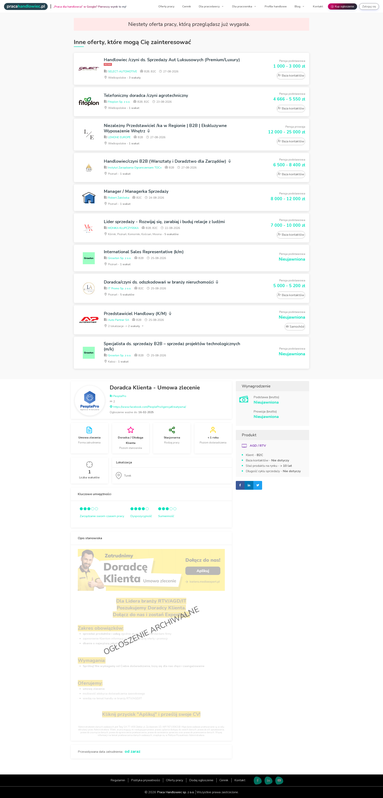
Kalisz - (117, 362)
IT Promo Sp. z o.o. (119, 288)
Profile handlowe (276, 6)
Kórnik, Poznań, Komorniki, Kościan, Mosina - (143, 234)
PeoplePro (119, 396)
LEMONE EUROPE (119, 137)
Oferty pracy (166, 6)
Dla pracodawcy (209, 6)
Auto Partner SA (118, 320)
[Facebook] (258, 780)
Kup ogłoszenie (343, 6)
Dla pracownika (242, 6)
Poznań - (118, 174)
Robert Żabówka (118, 198)
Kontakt (318, 6)
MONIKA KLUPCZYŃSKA (123, 228)
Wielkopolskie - (124, 78)
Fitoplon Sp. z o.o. (118, 102)
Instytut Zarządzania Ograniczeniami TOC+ (134, 167)
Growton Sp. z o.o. (119, 258)
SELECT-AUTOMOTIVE (122, 71)
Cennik (186, 6)
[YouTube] (279, 780)
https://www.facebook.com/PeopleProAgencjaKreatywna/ (149, 407)
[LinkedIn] (268, 780)
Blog (298, 6)
